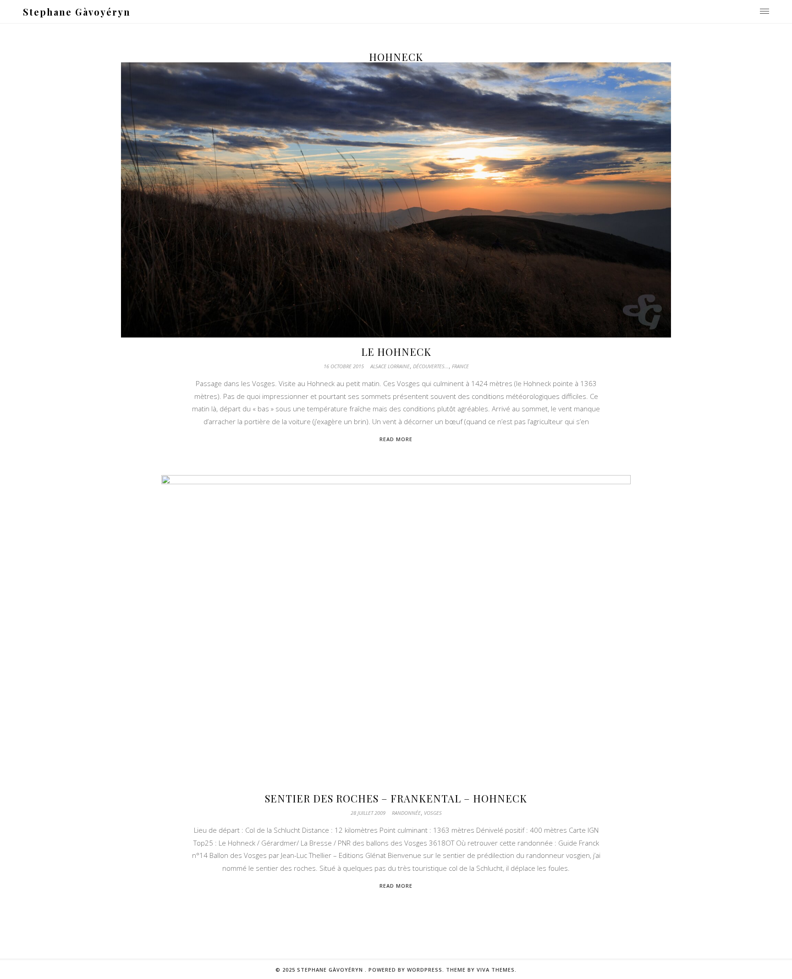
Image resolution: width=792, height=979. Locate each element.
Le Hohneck (396, 352)
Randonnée (406, 812)
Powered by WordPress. (406, 969)
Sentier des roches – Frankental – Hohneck (396, 798)
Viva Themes (496, 969)
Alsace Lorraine (390, 366)
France (460, 366)
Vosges (433, 812)
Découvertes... (431, 366)
